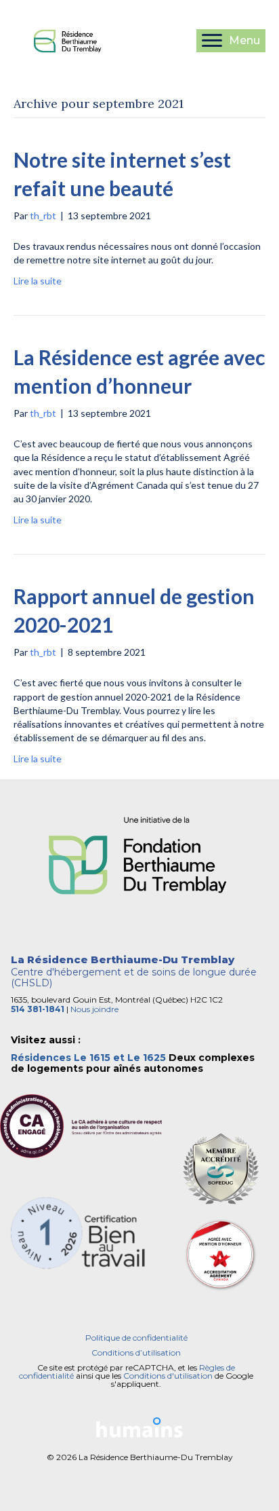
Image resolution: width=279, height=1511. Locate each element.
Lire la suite (38, 280)
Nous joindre (94, 1009)
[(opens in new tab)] (139, 858)
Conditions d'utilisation (168, 1375)
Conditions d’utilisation (136, 1352)
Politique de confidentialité (136, 1337)
